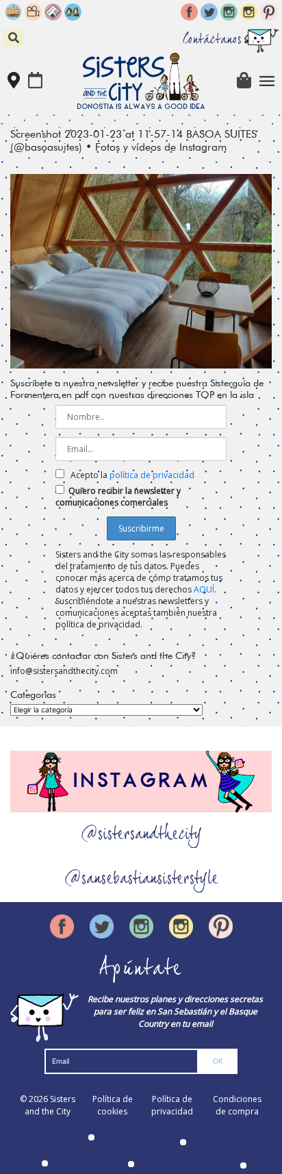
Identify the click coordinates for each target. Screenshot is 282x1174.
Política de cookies (112, 1105)
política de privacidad (152, 475)
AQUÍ (204, 589)
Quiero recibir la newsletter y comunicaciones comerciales (118, 496)
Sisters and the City (50, 1105)
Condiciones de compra (237, 1105)
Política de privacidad (172, 1105)
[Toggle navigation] (267, 81)
